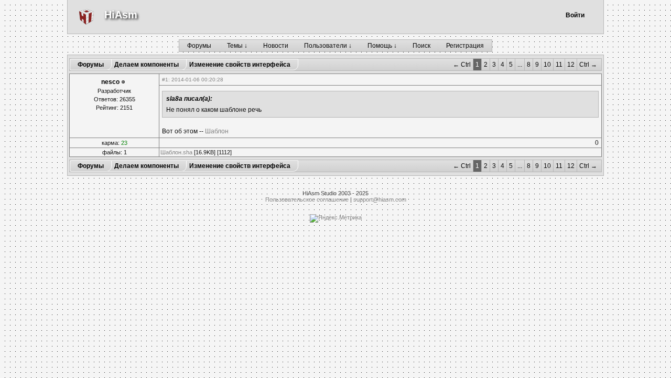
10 (547, 64)
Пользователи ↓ (328, 45)
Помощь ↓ (382, 45)
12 (571, 64)
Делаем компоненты (146, 64)
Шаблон (217, 131)
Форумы (199, 45)
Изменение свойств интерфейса (239, 64)
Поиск (421, 45)
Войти (575, 15)
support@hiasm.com (379, 199)
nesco (110, 82)
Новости (275, 45)
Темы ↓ (237, 45)
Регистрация (465, 45)
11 (559, 64)
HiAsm (120, 14)
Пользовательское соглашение (307, 199)
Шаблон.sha (176, 152)
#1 (165, 79)
